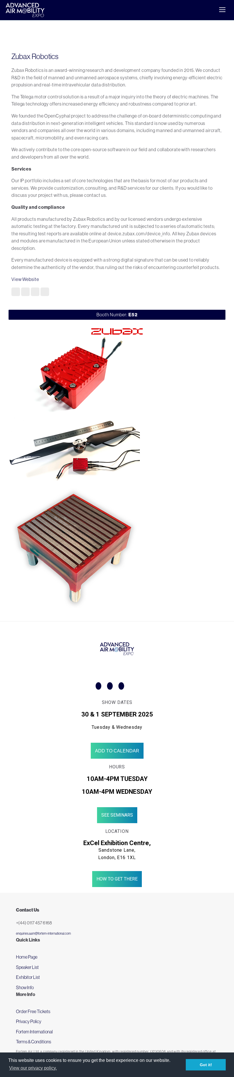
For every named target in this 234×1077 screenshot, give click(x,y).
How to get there (117, 879)
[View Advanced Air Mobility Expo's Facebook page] (98, 686)
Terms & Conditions (33, 1041)
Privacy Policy (28, 1021)
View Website (25, 279)
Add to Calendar (117, 750)
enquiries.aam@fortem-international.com (43, 933)
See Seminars (117, 815)
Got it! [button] (206, 1064)
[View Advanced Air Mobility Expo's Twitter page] (110, 686)
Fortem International (34, 1032)
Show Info (25, 987)
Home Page (26, 957)
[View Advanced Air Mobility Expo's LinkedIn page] (121, 686)
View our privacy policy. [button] (33, 1068)
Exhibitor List (28, 977)
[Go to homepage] (25, 10)
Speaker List (27, 967)
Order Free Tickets (33, 1011)
